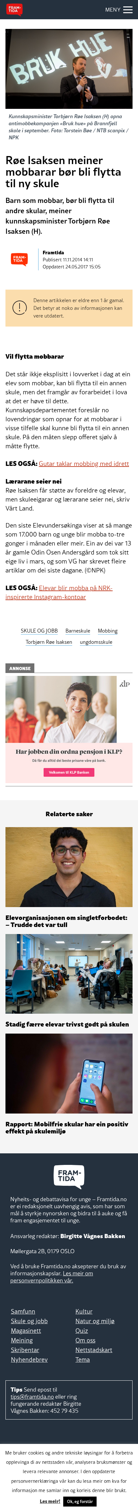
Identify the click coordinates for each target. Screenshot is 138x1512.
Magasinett (26, 1330)
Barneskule (77, 630)
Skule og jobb (29, 1321)
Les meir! (50, 1500)
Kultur (83, 1311)
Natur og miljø (95, 1321)
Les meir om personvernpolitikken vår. (51, 1276)
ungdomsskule (96, 641)
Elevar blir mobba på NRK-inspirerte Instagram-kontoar (59, 592)
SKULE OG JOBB (39, 630)
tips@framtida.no (32, 1397)
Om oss (85, 1340)
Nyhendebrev (29, 1359)
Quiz (81, 1330)
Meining (22, 1340)
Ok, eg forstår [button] (80, 1501)
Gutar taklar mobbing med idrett (84, 463)
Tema (82, 1359)
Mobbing (107, 630)
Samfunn (23, 1311)
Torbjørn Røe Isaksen (49, 641)
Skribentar (25, 1350)
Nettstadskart (93, 1350)
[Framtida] (14, 10)
